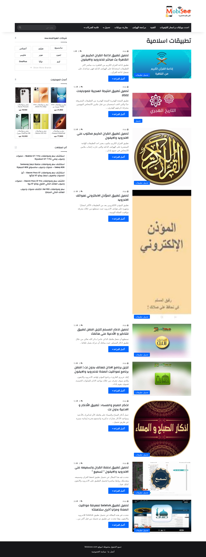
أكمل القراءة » (118, 78)
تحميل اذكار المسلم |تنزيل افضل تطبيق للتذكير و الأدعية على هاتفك (103, 331)
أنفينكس (23, 48)
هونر (41, 55)
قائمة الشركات (92, 27)
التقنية (153, 27)
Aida (124, 51)
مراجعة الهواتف (139, 27)
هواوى (40, 48)
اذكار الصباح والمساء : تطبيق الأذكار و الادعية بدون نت (104, 407)
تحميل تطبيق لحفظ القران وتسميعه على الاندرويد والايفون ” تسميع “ (102, 469)
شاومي (23, 55)
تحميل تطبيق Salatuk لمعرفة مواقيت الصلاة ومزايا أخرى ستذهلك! (104, 507)
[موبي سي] (178, 11)
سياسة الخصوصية (99, 551)
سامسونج (59, 47)
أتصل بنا (111, 551)
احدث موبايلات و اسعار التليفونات (174, 27)
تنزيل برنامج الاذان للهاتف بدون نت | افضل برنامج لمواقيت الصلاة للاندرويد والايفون (101, 369)
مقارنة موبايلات (121, 27)
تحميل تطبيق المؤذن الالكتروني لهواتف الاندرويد (102, 198)
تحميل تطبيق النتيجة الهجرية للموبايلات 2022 (103, 93)
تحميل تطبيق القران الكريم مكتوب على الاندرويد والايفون (103, 136)
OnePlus (23, 61)
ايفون (58, 55)
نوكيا (41, 61)
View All (47, 38)
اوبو (58, 61)
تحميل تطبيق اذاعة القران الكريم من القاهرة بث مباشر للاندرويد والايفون (105, 57)
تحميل (107, 27)
